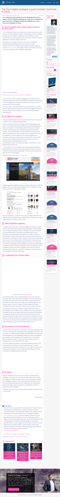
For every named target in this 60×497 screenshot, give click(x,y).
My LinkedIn (7, 430)
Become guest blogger (51, 63)
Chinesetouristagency (26, 294)
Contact (49, 2)
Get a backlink (51, 64)
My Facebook (15, 430)
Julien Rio (29, 494)
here (33, 242)
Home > (4, 15)
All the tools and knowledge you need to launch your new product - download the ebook (52, 90)
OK (55, 69)
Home (42, 2)
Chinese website (12, 47)
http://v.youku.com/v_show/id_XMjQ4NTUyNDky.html (17, 95)
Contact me (50, 61)
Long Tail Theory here (21, 155)
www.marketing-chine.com (11, 415)
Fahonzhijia (14, 147)
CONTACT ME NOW (13, 489)
